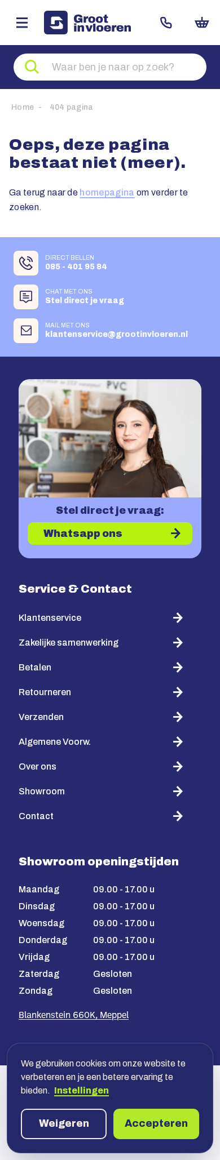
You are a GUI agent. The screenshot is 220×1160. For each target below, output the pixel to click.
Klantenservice (50, 618)
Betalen (35, 667)
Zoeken (32, 67)
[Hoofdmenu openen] (22, 22)
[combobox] (110, 67)
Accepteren (156, 1123)
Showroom (42, 791)
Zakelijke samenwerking (68, 642)
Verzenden (41, 717)
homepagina (107, 192)
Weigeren (64, 1123)
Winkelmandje (202, 22)
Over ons (37, 766)
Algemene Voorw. (55, 741)
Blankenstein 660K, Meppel (74, 1015)
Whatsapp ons (82, 533)
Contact (166, 22)
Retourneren (45, 692)
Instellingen (81, 1090)
